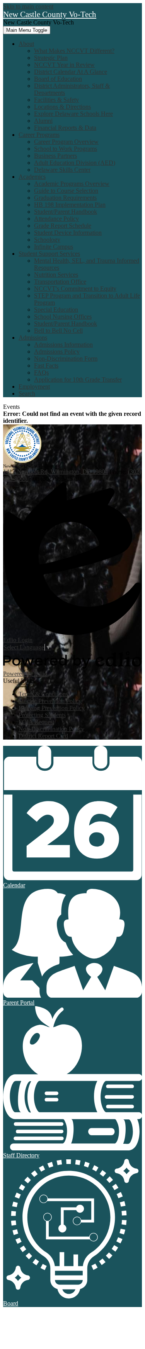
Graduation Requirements (65, 197)
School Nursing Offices (63, 316)
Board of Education (58, 78)
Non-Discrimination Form (65, 358)
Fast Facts (46, 365)
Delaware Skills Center (62, 169)
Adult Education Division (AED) (74, 162)
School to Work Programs (65, 148)
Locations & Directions (62, 106)
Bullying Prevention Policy (52, 708)
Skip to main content (28, 6)
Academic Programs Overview (71, 183)
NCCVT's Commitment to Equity (75, 288)
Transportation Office (60, 281)
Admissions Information (63, 344)
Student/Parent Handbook (65, 211)
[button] (26, 43)
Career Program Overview (66, 141)
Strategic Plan (51, 57)
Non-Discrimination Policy (51, 729)
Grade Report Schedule (62, 225)
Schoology (47, 239)
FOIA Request (36, 722)
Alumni (43, 120)
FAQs (41, 372)
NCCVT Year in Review (64, 64)
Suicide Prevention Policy (50, 701)
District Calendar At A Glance (70, 71)
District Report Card (43, 736)
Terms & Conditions (43, 694)
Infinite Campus (53, 246)
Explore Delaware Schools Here (73, 113)
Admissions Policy (57, 351)
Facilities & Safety (56, 99)
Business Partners (55, 155)
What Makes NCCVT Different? (74, 50)
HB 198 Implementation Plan (70, 204)
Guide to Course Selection (66, 190)
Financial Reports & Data (65, 127)
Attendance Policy (56, 218)
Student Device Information (68, 232)
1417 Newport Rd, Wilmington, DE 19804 (55, 471)
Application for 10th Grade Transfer (78, 379)
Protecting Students (42, 715)
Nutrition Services (56, 274)
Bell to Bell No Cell (58, 330)
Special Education (56, 309)
